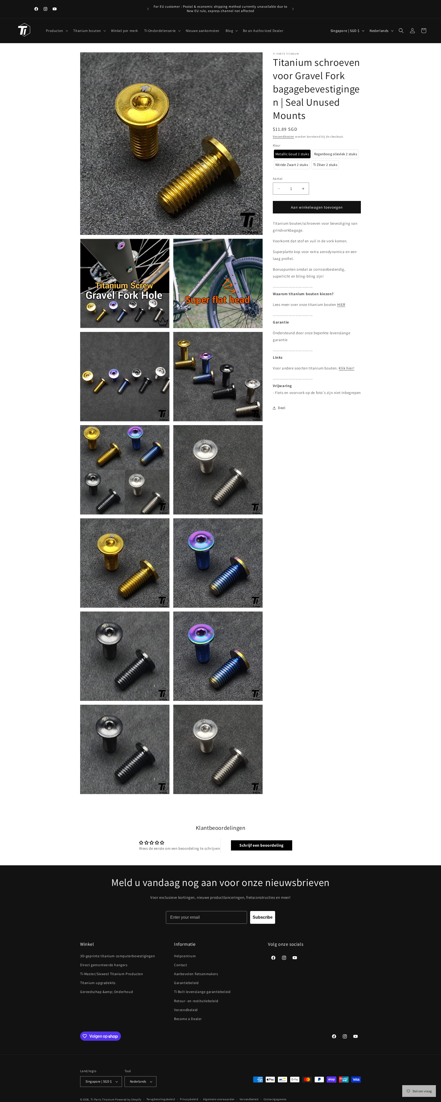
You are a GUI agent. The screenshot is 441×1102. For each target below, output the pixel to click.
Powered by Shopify (128, 1099)
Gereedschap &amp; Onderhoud (106, 991)
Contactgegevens (275, 1099)
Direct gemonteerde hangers (104, 965)
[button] (56, 30)
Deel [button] (281, 407)
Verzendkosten (283, 136)
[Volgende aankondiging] (293, 9)
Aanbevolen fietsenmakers (196, 974)
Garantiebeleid (186, 982)
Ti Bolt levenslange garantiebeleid (202, 991)
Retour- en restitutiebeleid (196, 1001)
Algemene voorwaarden (219, 1099)
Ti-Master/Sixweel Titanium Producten (111, 974)
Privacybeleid (189, 1099)
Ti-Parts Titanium (103, 1099)
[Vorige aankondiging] (148, 9)
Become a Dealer (188, 1018)
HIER (341, 304)
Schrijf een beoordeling (261, 845)
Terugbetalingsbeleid (160, 1099)
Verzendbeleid (186, 1010)
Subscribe (263, 917)
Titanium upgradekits (98, 982)
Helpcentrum (185, 956)
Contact (180, 965)
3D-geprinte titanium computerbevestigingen (117, 956)
